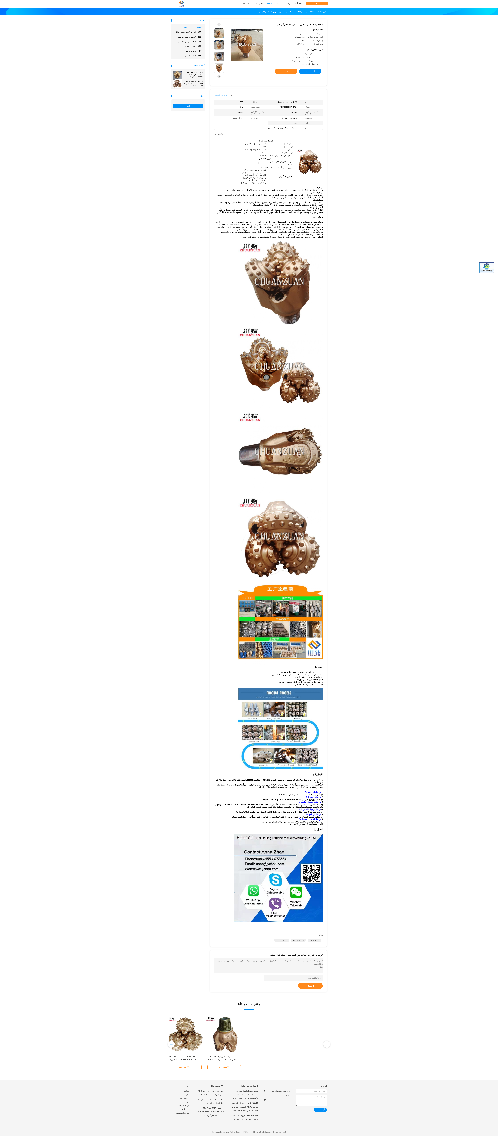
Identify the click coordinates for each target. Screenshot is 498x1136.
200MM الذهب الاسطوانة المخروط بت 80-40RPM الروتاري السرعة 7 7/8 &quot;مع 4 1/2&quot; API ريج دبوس (244, 1107)
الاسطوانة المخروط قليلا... (189, 37)
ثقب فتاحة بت (194, 51)
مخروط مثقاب (314, 940)
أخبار (187, 1102)
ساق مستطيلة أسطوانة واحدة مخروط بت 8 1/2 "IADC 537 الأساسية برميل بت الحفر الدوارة (245, 1094)
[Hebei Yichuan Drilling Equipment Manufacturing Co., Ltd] (181, 4)
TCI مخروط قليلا (193, 27)
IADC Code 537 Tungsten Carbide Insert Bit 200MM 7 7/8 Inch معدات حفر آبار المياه (210, 1112)
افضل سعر (310, 71)
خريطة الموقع (184, 1106)
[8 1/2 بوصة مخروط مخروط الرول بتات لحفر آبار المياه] (247, 45)
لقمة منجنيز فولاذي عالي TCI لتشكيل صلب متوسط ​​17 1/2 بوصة (193, 83)
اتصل (188, 106)
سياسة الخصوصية (182, 1113)
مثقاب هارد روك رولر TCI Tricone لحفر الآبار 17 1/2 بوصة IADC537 (210, 1093)
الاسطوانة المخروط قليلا (249, 1086)
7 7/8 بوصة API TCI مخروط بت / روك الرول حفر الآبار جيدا (211, 1101)
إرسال (310, 985)
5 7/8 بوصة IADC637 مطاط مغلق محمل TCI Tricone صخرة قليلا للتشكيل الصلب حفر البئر (193, 74)
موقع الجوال (184, 1109)
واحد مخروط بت (193, 46)
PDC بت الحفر (194, 56)
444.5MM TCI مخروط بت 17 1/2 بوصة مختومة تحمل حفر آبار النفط (245, 1117)
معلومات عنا (184, 1098)
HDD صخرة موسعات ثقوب (189, 42)
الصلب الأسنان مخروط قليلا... (188, 32)
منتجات (186, 1095)
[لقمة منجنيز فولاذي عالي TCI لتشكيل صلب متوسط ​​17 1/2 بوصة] (177, 83)
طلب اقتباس (317, 3)
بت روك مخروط (298, 940)
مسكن (186, 1091)
